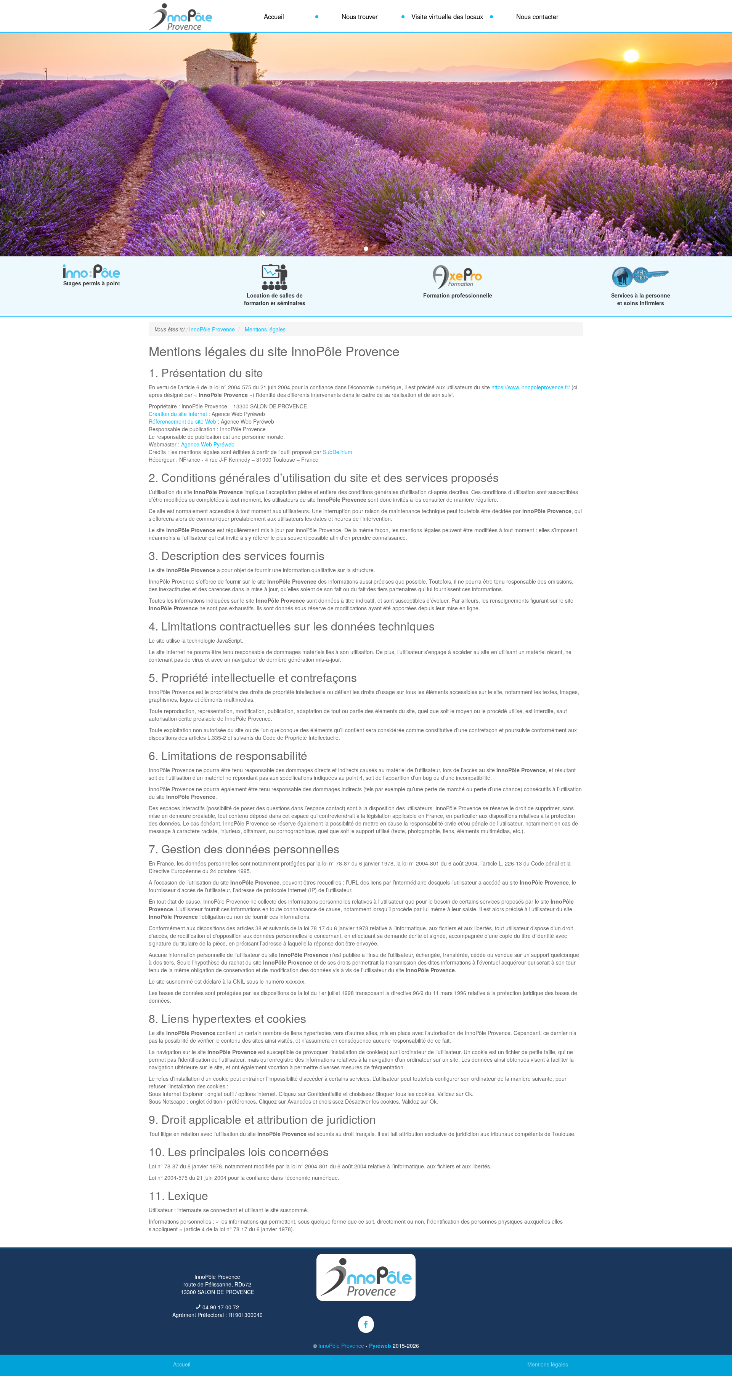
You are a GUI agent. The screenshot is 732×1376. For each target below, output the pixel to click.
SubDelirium (337, 452)
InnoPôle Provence (341, 1345)
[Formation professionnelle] (457, 287)
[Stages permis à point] (91, 275)
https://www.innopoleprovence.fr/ (530, 387)
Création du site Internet (178, 414)
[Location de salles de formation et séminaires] (274, 287)
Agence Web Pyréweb (207, 444)
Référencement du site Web (182, 421)
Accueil (181, 1364)
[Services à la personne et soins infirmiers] (640, 287)
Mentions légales (547, 1364)
